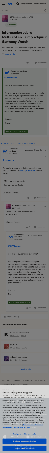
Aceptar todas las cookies (24, 448)
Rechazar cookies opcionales (24, 441)
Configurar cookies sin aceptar (25, 434)
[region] (24, 419)
